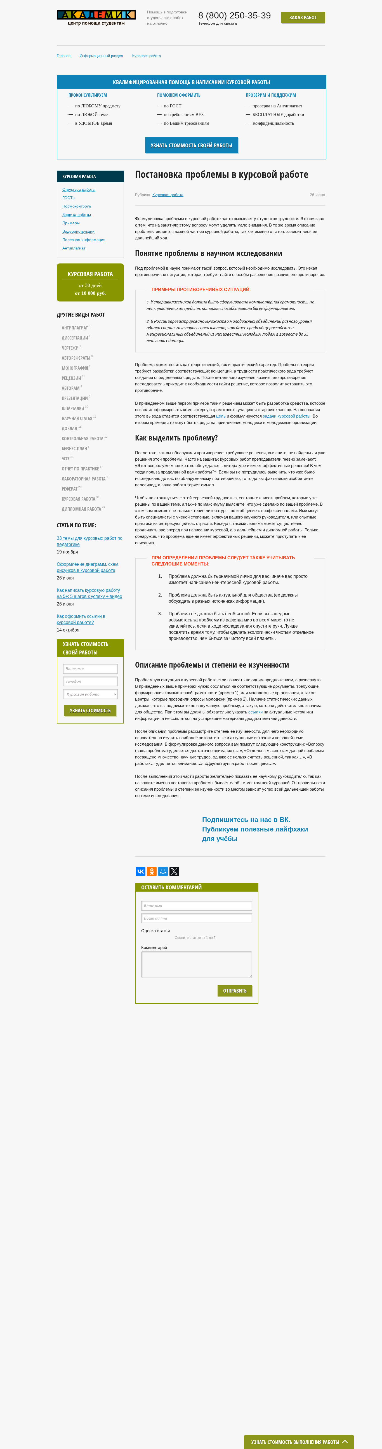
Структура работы (78, 189)
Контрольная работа (85, 438)
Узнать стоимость (90, 710)
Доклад (72, 428)
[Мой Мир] (163, 871)
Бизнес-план (75, 449)
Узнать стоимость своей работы (191, 145)
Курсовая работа (81, 499)
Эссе (68, 459)
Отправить (235, 990)
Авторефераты (77, 358)
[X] (174, 871)
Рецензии (73, 378)
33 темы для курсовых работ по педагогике (89, 541)
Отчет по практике (82, 469)
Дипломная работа (83, 509)
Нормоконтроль (76, 206)
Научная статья (79, 418)
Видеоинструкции (78, 231)
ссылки (255, 712)
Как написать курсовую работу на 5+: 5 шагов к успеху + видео (89, 593)
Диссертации (76, 338)
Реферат (72, 489)
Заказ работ (303, 17)
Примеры (71, 223)
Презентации (76, 398)
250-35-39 (234, 15)
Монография (76, 368)
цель (221, 416)
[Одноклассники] (152, 871)
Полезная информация (83, 239)
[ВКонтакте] (140, 871)
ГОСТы (68, 197)
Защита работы (76, 214)
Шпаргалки (75, 408)
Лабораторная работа (85, 479)
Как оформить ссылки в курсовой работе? (81, 619)
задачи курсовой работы (286, 416)
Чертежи (71, 348)
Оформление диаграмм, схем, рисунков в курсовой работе (88, 567)
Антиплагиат (73, 248)
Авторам (72, 388)
